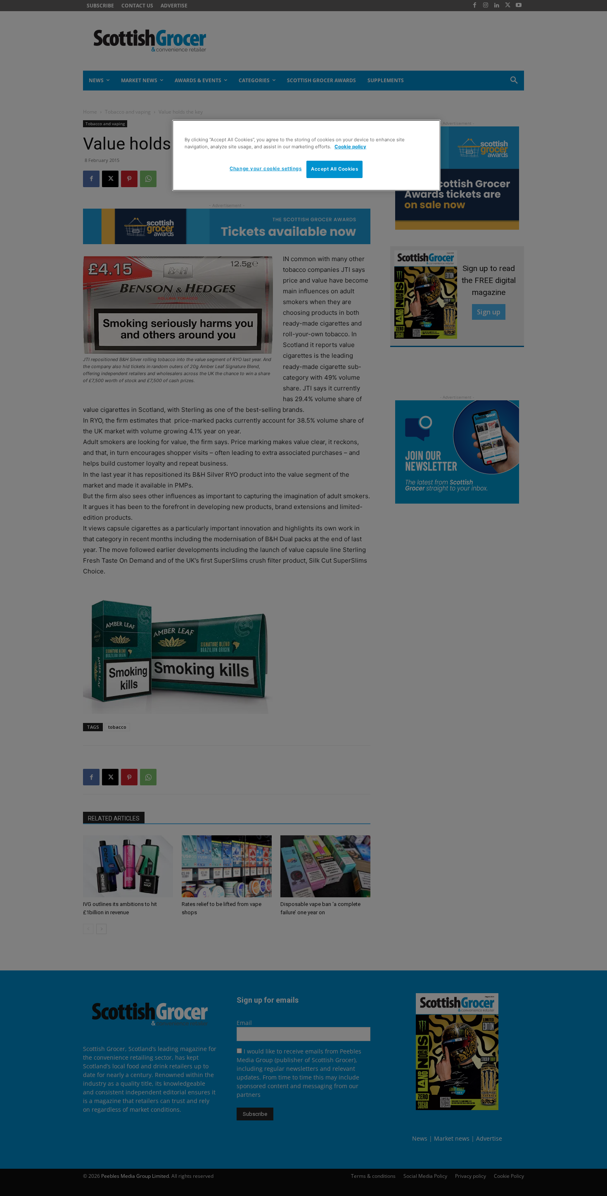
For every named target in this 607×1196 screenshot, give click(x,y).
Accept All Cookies (334, 169)
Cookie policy (350, 147)
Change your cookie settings (265, 168)
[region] (306, 155)
